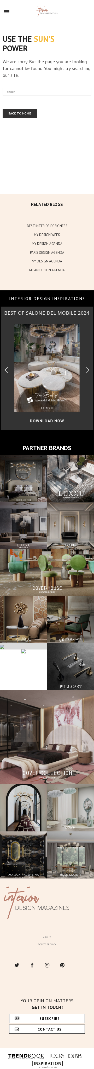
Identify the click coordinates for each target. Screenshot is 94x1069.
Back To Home (19, 113)
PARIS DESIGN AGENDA (47, 252)
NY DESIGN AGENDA (47, 261)
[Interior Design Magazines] (47, 12)
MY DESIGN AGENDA (47, 244)
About (47, 937)
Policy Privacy (47, 944)
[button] (87, 370)
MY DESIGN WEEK (47, 235)
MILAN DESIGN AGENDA (47, 270)
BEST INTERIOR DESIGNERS (47, 226)
